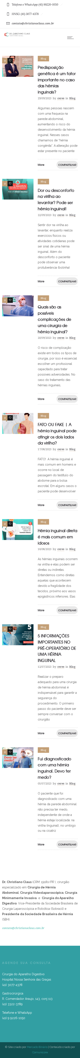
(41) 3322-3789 (12, 1004)
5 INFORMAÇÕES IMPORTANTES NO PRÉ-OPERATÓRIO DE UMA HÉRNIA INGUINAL (57, 648)
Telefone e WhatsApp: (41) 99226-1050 (35, 4)
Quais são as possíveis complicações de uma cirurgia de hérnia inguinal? (54, 319)
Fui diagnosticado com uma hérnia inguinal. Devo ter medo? (54, 768)
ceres (60, 98)
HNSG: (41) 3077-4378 (25, 14)
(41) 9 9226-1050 (13, 1018)
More (41, 165)
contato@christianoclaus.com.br (33, 23)
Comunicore (40, 1052)
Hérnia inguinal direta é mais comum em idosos (57, 537)
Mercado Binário (37, 1047)
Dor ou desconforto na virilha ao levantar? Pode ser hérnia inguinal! (56, 199)
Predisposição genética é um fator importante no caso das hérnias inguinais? (57, 79)
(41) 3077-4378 (12, 985)
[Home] (17, 35)
